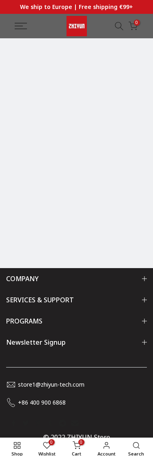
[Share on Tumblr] (50, 423)
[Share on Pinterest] (38, 423)
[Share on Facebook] (13, 423)
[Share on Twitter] (25, 423)
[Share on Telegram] (62, 423)
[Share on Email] (74, 423)
